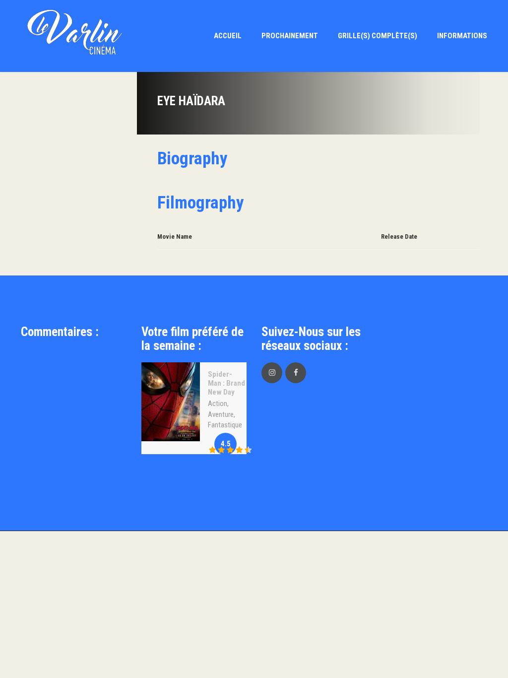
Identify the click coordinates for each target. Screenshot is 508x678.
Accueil (228, 35)
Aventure (221, 414)
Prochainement (289, 35)
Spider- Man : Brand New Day (226, 383)
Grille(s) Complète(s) (377, 35)
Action (217, 403)
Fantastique (225, 424)
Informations (462, 35)
